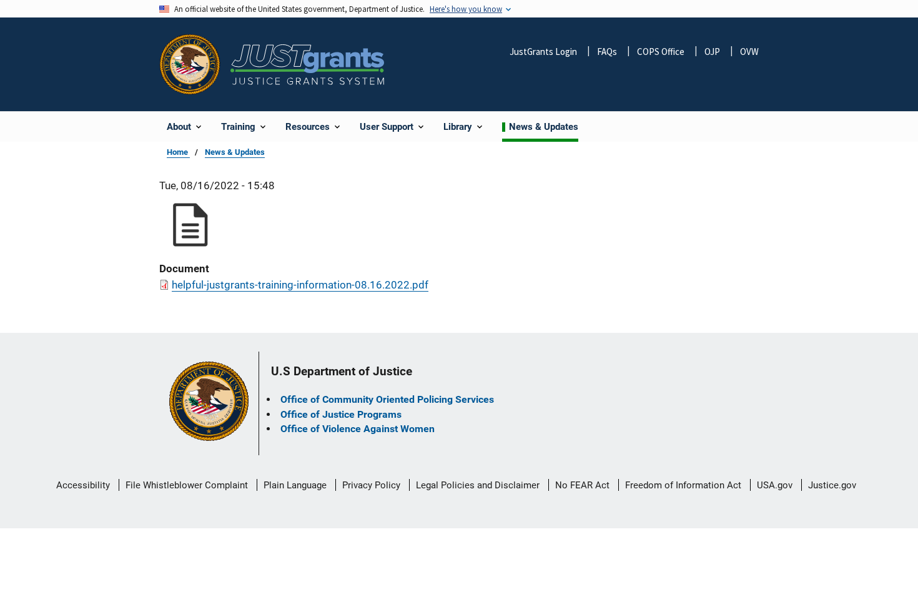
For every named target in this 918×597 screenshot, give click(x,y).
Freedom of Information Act (683, 485)
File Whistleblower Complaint (187, 485)
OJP (712, 51)
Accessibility (83, 485)
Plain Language (295, 485)
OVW (749, 51)
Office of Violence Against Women (357, 429)
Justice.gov (832, 485)
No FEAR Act (582, 485)
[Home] (307, 64)
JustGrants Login (543, 51)
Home (178, 152)
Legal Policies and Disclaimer (478, 485)
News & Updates (235, 152)
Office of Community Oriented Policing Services (387, 399)
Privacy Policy (371, 485)
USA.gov (774, 485)
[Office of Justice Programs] (189, 64)
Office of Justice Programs (341, 414)
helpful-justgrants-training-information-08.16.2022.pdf (300, 285)
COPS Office (660, 51)
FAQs (607, 51)
